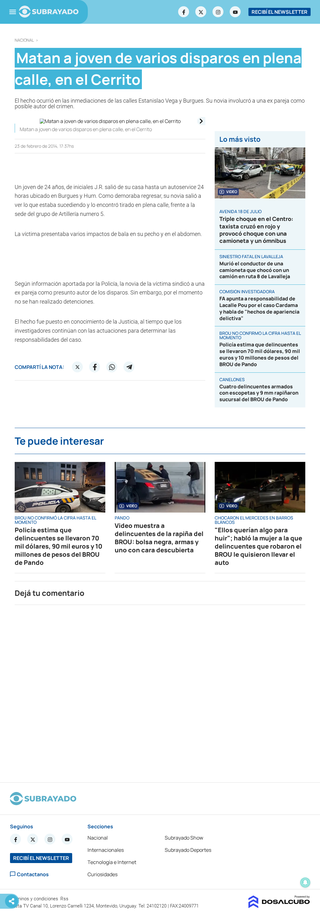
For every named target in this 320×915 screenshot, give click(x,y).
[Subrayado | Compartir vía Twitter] (77, 367)
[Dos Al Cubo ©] (279, 906)
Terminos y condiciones (34, 899)
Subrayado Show (184, 837)
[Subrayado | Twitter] (200, 12)
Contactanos (33, 874)
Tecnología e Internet (112, 862)
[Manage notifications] (305, 882)
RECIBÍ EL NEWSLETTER (280, 11)
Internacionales (106, 849)
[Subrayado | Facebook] (183, 12)
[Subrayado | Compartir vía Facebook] (94, 367)
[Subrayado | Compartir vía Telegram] (129, 367)
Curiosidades (103, 874)
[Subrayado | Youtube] (235, 12)
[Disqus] (160, 691)
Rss (65, 899)
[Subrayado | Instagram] (218, 12)
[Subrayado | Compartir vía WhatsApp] (112, 367)
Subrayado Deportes (188, 849)
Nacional (24, 40)
